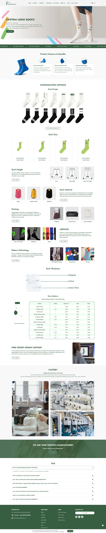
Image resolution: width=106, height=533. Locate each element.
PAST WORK (56, 3)
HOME (29, 3)
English (94, 3)
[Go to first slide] (92, 174)
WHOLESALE (49, 3)
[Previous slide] (51, 174)
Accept (70, 531)
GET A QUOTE (74, 3)
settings (62, 531)
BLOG (68, 3)
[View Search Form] (90, 3)
